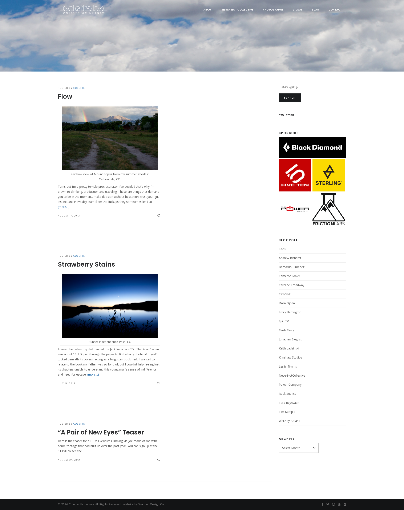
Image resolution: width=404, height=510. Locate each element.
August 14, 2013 (69, 215)
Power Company (290, 384)
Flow (65, 96)
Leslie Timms (288, 366)
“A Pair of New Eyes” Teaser (101, 432)
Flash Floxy (286, 330)
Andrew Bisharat (290, 258)
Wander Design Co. (151, 504)
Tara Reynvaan (289, 403)
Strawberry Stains (86, 264)
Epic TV (284, 321)
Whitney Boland (289, 421)
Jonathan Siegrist (290, 339)
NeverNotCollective (292, 375)
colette (79, 87)
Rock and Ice (287, 394)
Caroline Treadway (291, 285)
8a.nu (282, 249)
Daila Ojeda (287, 303)
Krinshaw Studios (290, 357)
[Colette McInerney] (83, 9)
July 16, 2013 (66, 383)
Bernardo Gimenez (291, 267)
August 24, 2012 (69, 459)
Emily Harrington (290, 312)
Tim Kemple (287, 412)
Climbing (284, 294)
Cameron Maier (289, 276)
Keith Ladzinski (289, 348)
